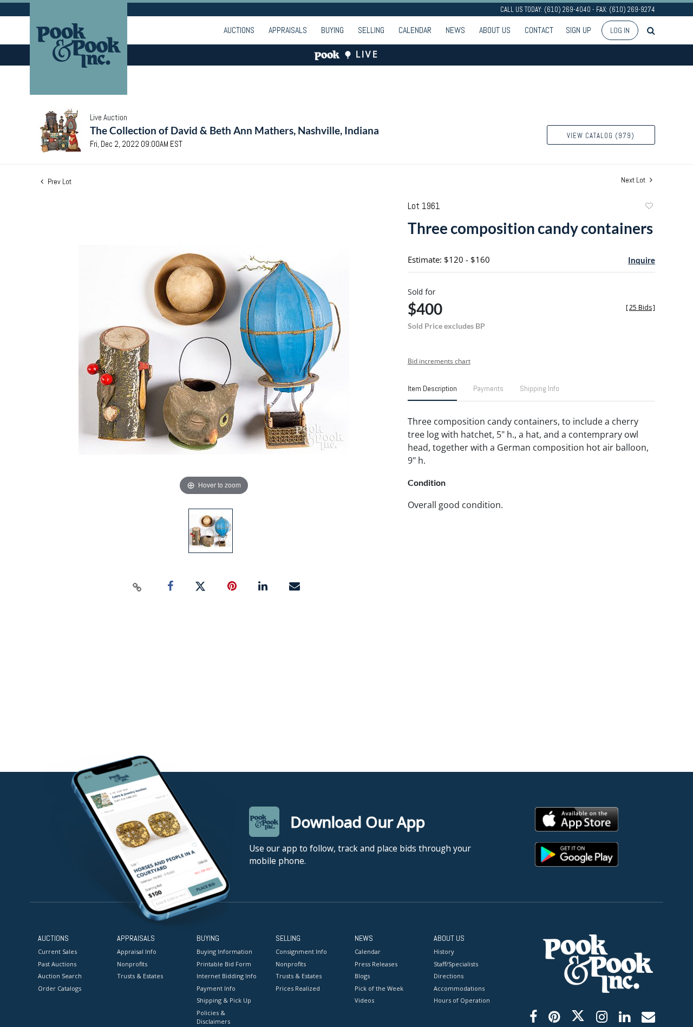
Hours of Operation (462, 1000)
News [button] (455, 30)
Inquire (641, 260)
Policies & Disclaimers (213, 1017)
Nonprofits (132, 964)
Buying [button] (332, 30)
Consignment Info (301, 951)
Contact (539, 30)
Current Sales (57, 951)
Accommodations (459, 988)
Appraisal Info (136, 951)
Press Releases (376, 964)
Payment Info (216, 988)
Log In (620, 30)
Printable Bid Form (224, 964)
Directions (448, 976)
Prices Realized (298, 988)
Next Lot (634, 180)
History (444, 951)
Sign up (578, 30)
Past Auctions (57, 964)
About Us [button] (495, 30)
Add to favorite (648, 207)
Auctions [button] (239, 30)
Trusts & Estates (140, 976)
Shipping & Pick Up (224, 1000)
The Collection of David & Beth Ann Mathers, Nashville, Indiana (234, 130)
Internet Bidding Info (227, 976)
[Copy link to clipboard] (137, 586)
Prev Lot (58, 181)
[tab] (432, 392)
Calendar (415, 30)
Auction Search (60, 976)
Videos (364, 1000)
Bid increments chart (439, 361)
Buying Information (224, 951)
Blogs (362, 976)
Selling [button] (371, 30)
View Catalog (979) (601, 135)
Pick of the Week (379, 988)
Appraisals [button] (288, 30)
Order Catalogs (59, 988)
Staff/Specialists (456, 964)
